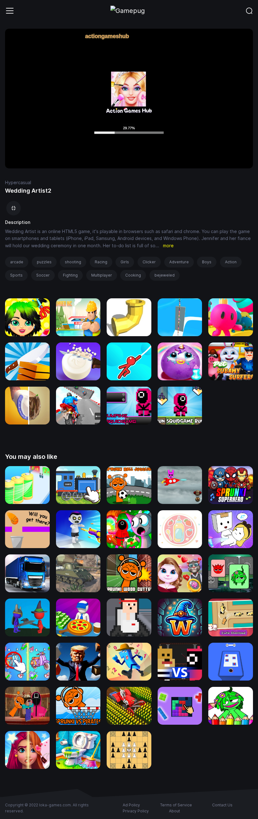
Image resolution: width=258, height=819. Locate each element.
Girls (125, 262)
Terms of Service (176, 805)
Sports (16, 275)
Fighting (70, 275)
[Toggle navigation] (9, 11)
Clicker (149, 262)
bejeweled (164, 275)
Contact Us (222, 805)
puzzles (44, 262)
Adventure (179, 262)
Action (231, 262)
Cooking (133, 275)
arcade (16, 262)
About (174, 811)
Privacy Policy (136, 811)
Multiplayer (101, 275)
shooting (73, 262)
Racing (101, 262)
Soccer (43, 275)
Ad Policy (131, 805)
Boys (206, 262)
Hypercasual (18, 182)
